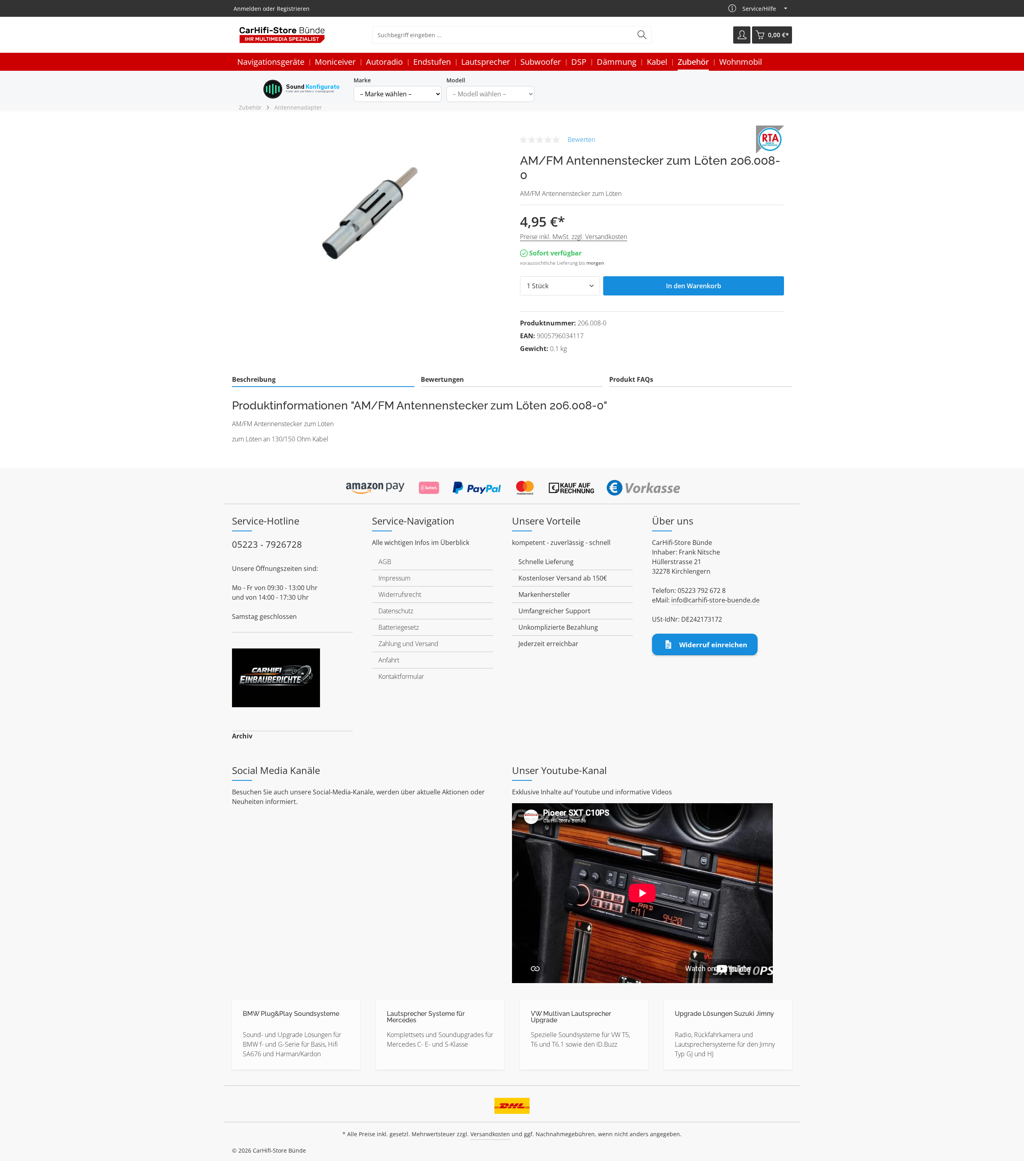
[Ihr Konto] (741, 35)
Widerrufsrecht (399, 594)
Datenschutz (395, 610)
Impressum (394, 578)
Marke (362, 80)
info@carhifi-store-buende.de (715, 600)
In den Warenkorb (693, 285)
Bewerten (581, 139)
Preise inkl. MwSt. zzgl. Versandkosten (573, 236)
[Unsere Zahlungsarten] (512, 485)
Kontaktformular (401, 676)
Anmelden (247, 8)
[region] (372, 211)
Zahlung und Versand (408, 643)
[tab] (323, 380)
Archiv (242, 736)
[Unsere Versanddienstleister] (512, 1103)
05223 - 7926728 (267, 544)
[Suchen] (642, 35)
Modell (455, 80)
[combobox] (502, 35)
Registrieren (293, 8)
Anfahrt (388, 660)
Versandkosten (490, 1134)
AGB (384, 561)
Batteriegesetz (398, 627)
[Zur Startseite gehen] (282, 35)
